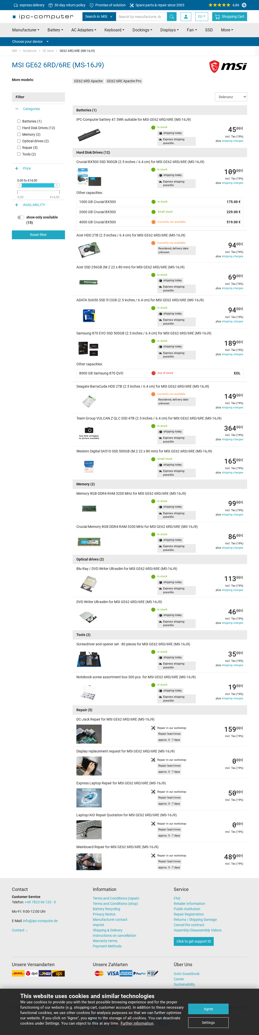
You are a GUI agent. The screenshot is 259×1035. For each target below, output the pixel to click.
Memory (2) (31, 134)
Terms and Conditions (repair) (116, 898)
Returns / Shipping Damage (195, 920)
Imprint (98, 925)
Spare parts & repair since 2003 (159, 5)
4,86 (235, 5)
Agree (208, 1009)
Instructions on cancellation (114, 935)
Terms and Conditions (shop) (115, 904)
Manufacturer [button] (24, 30)
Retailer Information (189, 904)
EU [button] (200, 16)
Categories (31, 109)
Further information (137, 1023)
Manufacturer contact (110, 920)
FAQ (177, 898)
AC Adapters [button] (82, 30)
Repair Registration (189, 914)
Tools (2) (29, 154)
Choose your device (27, 41)
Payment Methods (107, 946)
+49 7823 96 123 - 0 (40, 902)
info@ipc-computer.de (40, 921)
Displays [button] (168, 30)
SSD (209, 30)
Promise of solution (110, 5)
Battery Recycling (106, 909)
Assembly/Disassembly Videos (198, 930)
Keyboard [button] (112, 30)
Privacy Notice (104, 914)
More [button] (225, 30)
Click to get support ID (194, 941)
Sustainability (184, 984)
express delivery (32, 5)
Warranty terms (105, 941)
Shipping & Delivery (107, 930)
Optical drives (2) (35, 141)
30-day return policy (69, 5)
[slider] (19, 185)
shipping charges (232, 141)
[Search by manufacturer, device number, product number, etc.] (172, 16)
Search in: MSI (96, 16)
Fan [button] (190, 30)
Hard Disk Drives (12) (38, 128)
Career (179, 979)
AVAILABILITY (34, 205)
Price (27, 168)
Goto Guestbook (187, 974)
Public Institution (187, 909)
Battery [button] (54, 30)
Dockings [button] (141, 30)
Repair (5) (30, 148)
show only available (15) (42, 220)
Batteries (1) (32, 121)
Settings (208, 1023)
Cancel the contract (189, 925)
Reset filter (38, 235)
